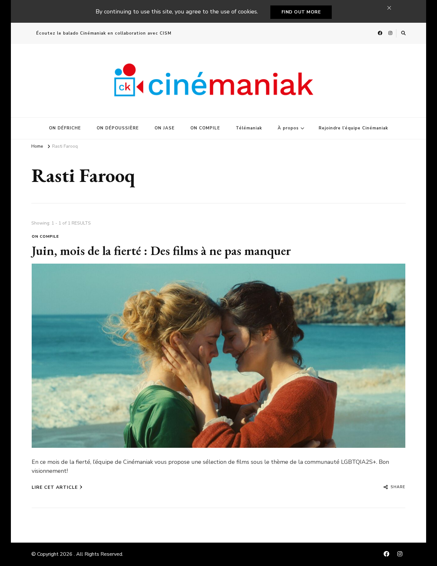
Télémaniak (249, 128)
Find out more (301, 12)
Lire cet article (55, 487)
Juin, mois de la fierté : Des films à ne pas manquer (161, 250)
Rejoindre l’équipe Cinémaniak (353, 128)
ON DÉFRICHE (65, 128)
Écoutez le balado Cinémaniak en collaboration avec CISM (103, 33)
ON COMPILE (205, 128)
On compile (45, 236)
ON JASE (165, 128)
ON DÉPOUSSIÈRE (118, 128)
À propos (288, 128)
